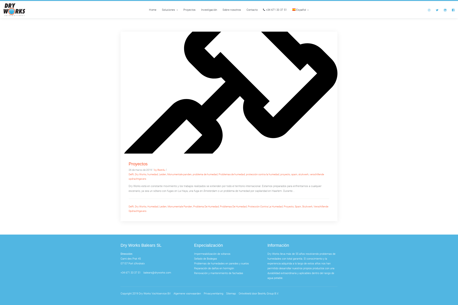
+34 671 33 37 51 (276, 9)
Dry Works (140, 174)
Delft (131, 174)
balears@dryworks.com (157, 272)
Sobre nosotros (232, 9)
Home (152, 9)
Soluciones (168, 9)
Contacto (252, 9)
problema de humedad (205, 174)
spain (294, 174)
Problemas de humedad (232, 174)
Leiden (162, 174)
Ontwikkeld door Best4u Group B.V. (259, 293)
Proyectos (189, 9)
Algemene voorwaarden (187, 293)
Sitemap (231, 293)
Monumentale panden (179, 174)
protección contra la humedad (262, 174)
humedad (152, 174)
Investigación (209, 9)
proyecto (285, 174)
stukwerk (303, 174)
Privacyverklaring (213, 293)
